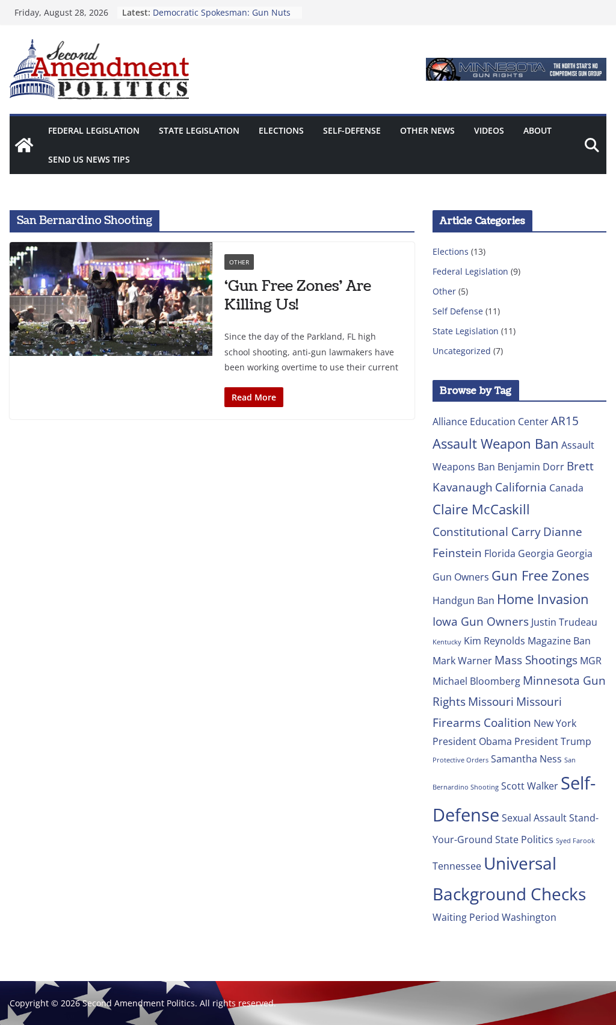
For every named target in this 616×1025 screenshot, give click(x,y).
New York (555, 723)
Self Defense (458, 311)
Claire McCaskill (481, 509)
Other (239, 262)
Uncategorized (462, 351)
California (521, 487)
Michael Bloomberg (476, 681)
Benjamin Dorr (530, 466)
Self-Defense (352, 130)
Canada (566, 487)
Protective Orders (460, 760)
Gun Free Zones (540, 575)
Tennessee (457, 866)
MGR (591, 660)
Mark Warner (462, 660)
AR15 (565, 421)
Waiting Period (466, 917)
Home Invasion (543, 599)
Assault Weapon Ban (496, 443)
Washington (529, 917)
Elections (281, 130)
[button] (516, 69)
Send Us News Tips (89, 159)
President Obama (472, 741)
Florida (500, 553)
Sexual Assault (534, 817)
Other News (427, 130)
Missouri (491, 701)
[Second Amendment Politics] (24, 145)
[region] (516, 69)
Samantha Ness (526, 758)
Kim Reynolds (494, 640)
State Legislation (199, 130)
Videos (489, 130)
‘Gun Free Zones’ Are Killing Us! (297, 295)
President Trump (552, 741)
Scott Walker (529, 786)
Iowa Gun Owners (481, 621)
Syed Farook (575, 841)
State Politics (524, 839)
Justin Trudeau (564, 622)
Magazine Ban (559, 640)
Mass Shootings (536, 660)
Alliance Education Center (491, 421)
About (537, 130)
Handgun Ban (463, 600)
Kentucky (447, 642)
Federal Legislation (94, 130)
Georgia (536, 553)
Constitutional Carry (487, 531)
